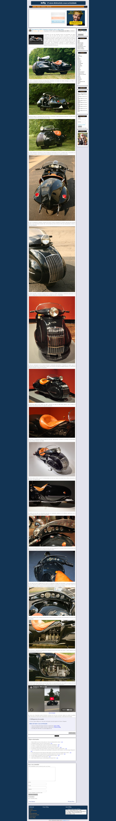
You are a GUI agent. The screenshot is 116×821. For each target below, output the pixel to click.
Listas (79, 75)
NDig (79, 41)
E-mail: (29, 785)
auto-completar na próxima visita (35, 792)
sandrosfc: (80, 96)
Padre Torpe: (80, 98)
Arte (78, 57)
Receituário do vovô (82, 46)
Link (62, 741)
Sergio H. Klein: (81, 94)
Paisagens (80, 79)
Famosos (79, 64)
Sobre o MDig (32, 817)
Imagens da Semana (82, 74)
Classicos (79, 60)
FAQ (30, 811)
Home (34, 6)
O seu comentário (39, 766)
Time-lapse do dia (81, 81)
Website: (30, 789)
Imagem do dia (81, 73)
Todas (79, 54)
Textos (79, 80)
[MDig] (43, 3)
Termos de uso (32, 816)
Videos (79, 82)
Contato (31, 809)
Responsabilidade (33, 813)
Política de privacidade (34, 814)
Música (79, 76)
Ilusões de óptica (81, 71)
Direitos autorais (32, 810)
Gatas (79, 68)
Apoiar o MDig (56, 725)
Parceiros (43, 6)
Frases (38, 6)
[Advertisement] (40, 18)
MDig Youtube (80, 42)
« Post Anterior (31, 801)
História (41, 31)
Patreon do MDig (57, 727)
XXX (78, 83)
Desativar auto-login (83, 127)
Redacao (36, 31)
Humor (79, 70)
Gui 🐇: (79, 93)
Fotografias (80, 65)
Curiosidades (80, 63)
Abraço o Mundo (81, 48)
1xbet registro (80, 44)
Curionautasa (80, 45)
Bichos (79, 59)
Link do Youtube (52, 712)
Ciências (79, 62)
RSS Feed (49, 6)
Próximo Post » (71, 801)
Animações (80, 56)
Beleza (79, 58)
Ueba (79, 40)
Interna (83, 29)
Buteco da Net (80, 47)
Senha (79, 121)
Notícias (79, 77)
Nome (29, 782)
